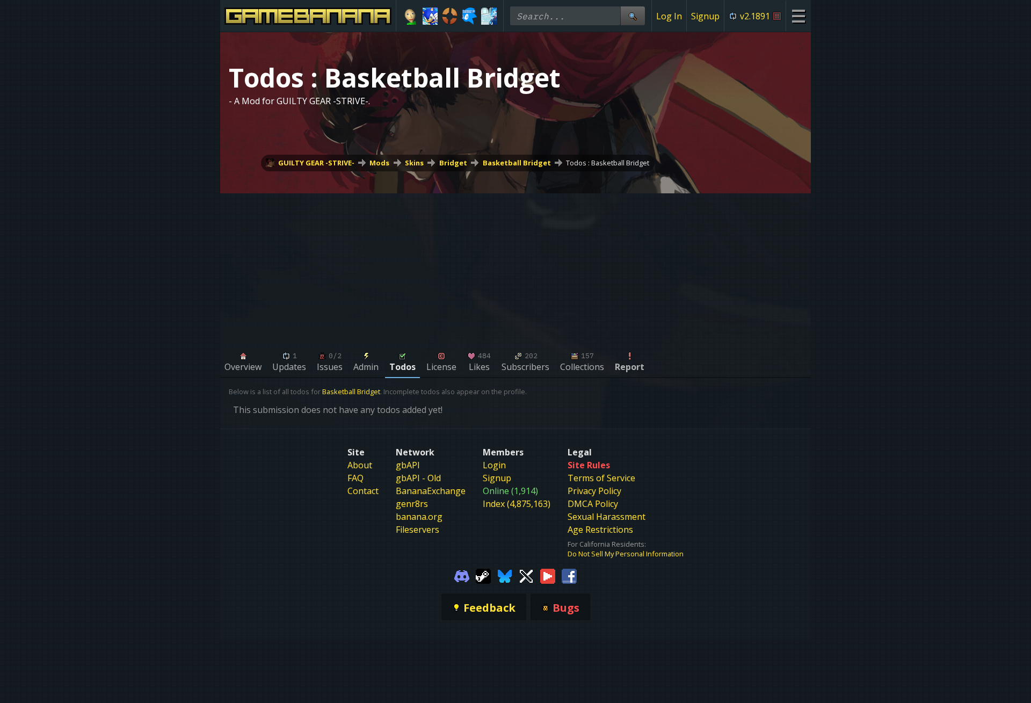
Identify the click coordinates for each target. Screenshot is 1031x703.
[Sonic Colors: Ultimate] (430, 16)
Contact (363, 491)
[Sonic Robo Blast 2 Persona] (470, 16)
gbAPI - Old (418, 478)
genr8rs (412, 504)
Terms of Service (601, 478)
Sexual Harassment (606, 517)
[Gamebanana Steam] (483, 576)
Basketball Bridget (517, 163)
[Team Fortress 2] (450, 16)
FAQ (355, 478)
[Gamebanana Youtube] (547, 576)
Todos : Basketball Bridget (607, 163)
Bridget (453, 163)
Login (494, 465)
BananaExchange (431, 491)
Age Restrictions (600, 529)
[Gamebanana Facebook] (569, 576)
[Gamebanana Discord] (461, 576)
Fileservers (417, 529)
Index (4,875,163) (516, 504)
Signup (705, 16)
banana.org (419, 517)
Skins (414, 163)
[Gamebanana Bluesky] (504, 576)
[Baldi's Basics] (410, 16)
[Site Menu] (798, 16)
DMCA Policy (593, 504)
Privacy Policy (594, 491)
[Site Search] (632, 15)
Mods (379, 163)
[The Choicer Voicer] (489, 16)
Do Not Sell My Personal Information (626, 554)
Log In (669, 16)
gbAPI (408, 465)
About (359, 465)
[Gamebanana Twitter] (526, 576)
